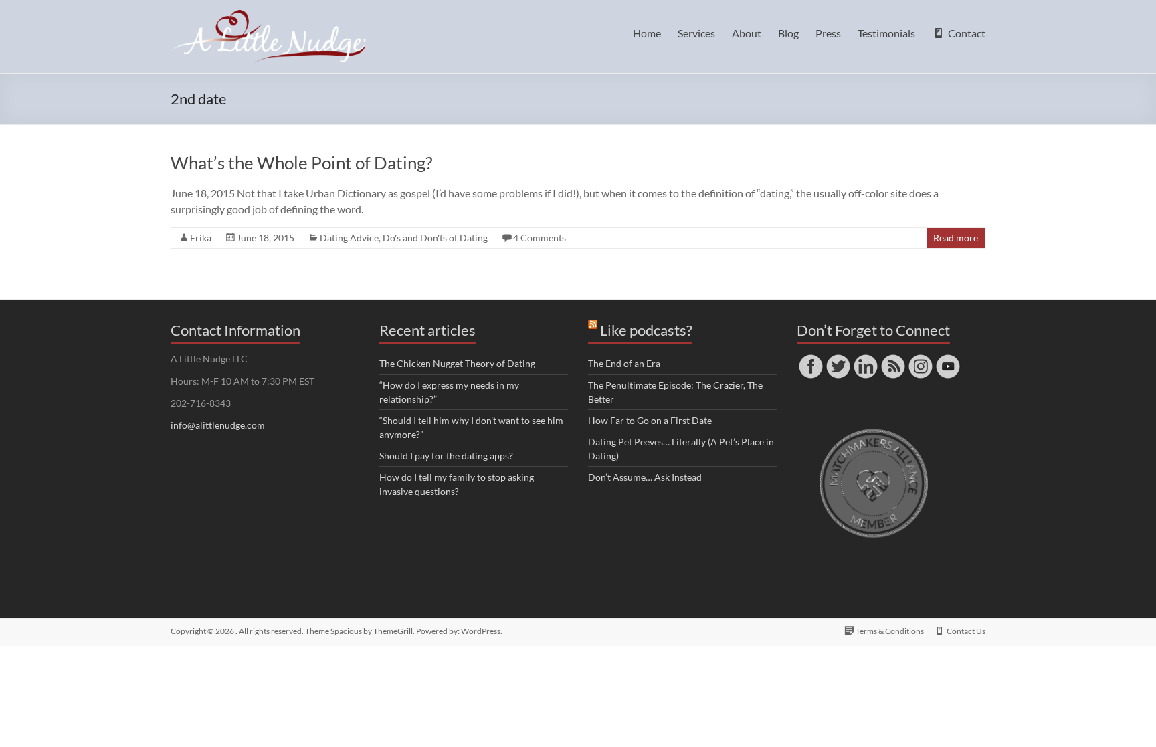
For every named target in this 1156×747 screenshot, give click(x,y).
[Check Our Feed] (892, 358)
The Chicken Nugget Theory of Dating (457, 363)
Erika (200, 237)
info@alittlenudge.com (218, 425)
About (746, 33)
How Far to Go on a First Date (650, 420)
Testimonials (886, 33)
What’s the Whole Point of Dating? (301, 162)
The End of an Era (624, 363)
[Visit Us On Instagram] (920, 358)
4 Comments (539, 237)
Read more (955, 237)
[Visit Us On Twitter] (838, 358)
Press (828, 33)
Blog (788, 33)
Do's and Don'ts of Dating (435, 237)
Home (647, 33)
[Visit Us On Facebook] (810, 358)
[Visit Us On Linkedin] (865, 358)
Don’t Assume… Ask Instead (645, 477)
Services (696, 33)
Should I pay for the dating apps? (446, 455)
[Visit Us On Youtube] (947, 358)
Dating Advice (349, 237)
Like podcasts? (646, 330)
